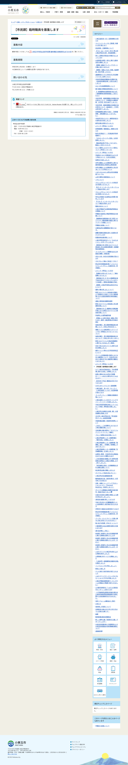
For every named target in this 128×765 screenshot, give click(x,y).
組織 (96, 614)
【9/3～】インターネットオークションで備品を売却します (107, 188)
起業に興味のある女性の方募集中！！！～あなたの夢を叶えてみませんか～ (106, 376)
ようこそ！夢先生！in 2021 (104, 152)
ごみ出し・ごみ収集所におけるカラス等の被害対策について (106, 426)
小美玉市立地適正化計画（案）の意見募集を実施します (106, 412)
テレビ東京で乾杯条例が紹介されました (106, 572)
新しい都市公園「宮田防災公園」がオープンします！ (106, 621)
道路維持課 (98, 631)
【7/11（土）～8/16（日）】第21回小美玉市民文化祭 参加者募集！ (106, 52)
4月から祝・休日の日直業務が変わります (107, 257)
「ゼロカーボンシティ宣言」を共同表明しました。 (106, 139)
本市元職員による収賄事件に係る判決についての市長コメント (106, 168)
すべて (80, 7)
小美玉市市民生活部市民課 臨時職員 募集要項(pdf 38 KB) (52, 51)
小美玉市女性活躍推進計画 (103, 476)
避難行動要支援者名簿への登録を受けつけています (106, 234)
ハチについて (99, 180)
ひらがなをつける (120, 2)
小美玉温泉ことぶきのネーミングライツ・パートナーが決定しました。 (106, 401)
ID (92, 7)
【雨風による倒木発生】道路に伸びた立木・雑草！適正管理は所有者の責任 (106, 320)
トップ (13, 22)
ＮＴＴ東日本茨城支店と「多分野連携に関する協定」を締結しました (106, 370)
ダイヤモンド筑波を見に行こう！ (105, 473)
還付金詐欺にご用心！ (102, 531)
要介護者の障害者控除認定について (106, 89)
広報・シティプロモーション (26, 22)
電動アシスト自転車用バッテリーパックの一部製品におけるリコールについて (106, 331)
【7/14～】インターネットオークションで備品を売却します (106, 202)
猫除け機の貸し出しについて (104, 289)
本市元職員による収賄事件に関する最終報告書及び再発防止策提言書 (106, 164)
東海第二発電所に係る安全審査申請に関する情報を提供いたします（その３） (106, 547)
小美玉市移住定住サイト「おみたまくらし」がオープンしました (106, 241)
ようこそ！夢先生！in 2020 (104, 271)
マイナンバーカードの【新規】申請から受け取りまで (106, 44)
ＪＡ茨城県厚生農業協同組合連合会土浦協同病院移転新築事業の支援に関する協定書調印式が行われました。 (106, 595)
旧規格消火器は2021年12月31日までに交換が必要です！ (106, 610)
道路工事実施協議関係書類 (103, 301)
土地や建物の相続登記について (105, 177)
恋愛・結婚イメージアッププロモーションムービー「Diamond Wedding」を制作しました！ (106, 485)
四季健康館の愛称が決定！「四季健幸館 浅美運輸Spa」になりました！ (106, 114)
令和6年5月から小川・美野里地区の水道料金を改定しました (106, 119)
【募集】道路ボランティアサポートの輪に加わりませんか (106, 66)
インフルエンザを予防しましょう (106, 566)
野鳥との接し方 (100, 569)
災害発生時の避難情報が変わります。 (105, 229)
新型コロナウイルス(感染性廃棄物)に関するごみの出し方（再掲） (106, 342)
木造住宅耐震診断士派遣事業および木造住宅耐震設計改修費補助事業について (106, 626)
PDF (89, 7)
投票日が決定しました (102, 160)
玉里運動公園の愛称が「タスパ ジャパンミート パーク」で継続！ (106, 431)
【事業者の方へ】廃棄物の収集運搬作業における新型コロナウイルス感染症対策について (106, 310)
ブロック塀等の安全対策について (105, 435)
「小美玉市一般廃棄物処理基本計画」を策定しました (107, 562)
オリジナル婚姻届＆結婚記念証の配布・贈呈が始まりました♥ (106, 491)
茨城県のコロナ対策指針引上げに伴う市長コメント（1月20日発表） (106, 156)
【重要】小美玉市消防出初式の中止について (106, 286)
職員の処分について (101, 206)
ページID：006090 (79, 37)
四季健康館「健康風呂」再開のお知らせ (106, 130)
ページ (84, 7)
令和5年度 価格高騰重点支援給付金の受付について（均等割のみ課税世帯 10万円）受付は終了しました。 (107, 100)
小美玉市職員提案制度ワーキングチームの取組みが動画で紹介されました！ (106, 583)
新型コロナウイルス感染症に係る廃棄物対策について (106, 305)
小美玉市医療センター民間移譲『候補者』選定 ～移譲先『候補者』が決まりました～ (106, 444)
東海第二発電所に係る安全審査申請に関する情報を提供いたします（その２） (106, 540)
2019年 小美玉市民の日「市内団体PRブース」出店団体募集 (106, 417)
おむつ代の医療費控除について (105, 86)
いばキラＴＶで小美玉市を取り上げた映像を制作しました (106, 553)
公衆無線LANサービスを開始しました (106, 557)
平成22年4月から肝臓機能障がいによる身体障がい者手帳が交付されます (106, 504)
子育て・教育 (58, 12)
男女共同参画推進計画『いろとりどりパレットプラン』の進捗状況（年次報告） (106, 514)
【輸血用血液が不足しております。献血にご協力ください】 (106, 144)
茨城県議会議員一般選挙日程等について (106, 422)
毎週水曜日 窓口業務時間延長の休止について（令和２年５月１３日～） (107, 337)
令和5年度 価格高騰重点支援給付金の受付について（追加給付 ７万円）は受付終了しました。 (107, 107)
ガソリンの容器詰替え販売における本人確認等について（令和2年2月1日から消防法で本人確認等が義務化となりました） (106, 358)
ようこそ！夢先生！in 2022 (104, 126)
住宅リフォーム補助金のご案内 (105, 601)
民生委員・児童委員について (104, 48)
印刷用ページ (81, 22)
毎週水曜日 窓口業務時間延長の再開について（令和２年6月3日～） (106, 326)
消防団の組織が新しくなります (105, 499)
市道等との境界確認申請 (103, 315)
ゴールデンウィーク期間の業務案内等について (106, 396)
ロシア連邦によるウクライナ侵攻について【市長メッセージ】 (106, 149)
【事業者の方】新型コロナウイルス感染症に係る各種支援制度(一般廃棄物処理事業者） (106, 247)
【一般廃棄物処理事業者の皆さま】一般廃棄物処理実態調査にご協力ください (106, 93)
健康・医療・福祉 (72, 12)
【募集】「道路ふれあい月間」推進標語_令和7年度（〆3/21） (107, 71)
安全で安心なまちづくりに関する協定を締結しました (106, 347)
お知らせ (39, 22)
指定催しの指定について (103, 607)
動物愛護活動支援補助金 (103, 617)
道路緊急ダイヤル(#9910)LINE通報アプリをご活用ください (106, 76)
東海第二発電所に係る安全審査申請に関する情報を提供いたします (106, 534)
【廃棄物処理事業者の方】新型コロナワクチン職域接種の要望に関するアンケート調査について (106, 220)
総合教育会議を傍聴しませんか (105, 470)
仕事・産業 (86, 12)
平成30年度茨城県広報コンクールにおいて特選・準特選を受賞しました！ (106, 406)
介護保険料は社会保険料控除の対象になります (106, 527)
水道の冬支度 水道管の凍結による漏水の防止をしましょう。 (106, 496)
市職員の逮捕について (102, 225)
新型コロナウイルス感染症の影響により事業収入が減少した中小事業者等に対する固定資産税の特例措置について (106, 295)
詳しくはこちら (12, 754)
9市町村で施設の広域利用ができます (107, 509)
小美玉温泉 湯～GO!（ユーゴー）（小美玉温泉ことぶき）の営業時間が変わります (106, 390)
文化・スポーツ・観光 (101, 12)
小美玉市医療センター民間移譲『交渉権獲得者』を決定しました (106, 450)
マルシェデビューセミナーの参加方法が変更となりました (106, 183)
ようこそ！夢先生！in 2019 (104, 364)
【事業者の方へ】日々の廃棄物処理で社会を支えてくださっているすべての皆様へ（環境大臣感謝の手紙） (106, 280)
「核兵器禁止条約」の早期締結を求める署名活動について (106, 466)
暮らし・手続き (45, 12)
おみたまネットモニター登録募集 (105, 386)
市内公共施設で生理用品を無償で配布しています (106, 198)
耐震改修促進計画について (103, 237)
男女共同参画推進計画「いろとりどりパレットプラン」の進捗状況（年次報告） (106, 266)
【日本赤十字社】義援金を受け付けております (106, 382)
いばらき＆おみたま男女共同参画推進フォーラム (106, 173)
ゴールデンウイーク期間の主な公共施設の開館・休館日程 (106, 253)
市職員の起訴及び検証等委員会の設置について (106, 215)
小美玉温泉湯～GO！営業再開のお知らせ (106, 40)
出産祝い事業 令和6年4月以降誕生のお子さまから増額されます (106, 455)
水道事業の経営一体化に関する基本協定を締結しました (106, 61)
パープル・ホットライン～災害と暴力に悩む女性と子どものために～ (106, 519)
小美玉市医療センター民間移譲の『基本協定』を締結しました (105, 439)
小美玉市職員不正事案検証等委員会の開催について (106, 210)
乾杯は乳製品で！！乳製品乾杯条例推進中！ (106, 134)
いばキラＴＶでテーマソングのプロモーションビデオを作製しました (106, 577)
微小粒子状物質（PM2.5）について (106, 523)
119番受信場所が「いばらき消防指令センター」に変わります (106, 588)
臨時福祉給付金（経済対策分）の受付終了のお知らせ (106, 479)
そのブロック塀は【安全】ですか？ (106, 261)
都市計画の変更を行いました (104, 123)
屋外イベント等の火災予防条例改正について (106, 351)
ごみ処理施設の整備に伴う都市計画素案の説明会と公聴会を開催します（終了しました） (106, 461)
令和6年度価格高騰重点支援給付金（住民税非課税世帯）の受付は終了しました (106, 81)
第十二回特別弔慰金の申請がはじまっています (106, 57)
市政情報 (115, 12)
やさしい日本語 (105, 2)
